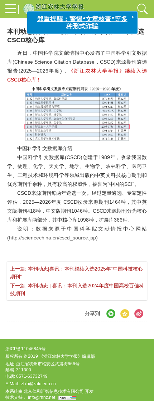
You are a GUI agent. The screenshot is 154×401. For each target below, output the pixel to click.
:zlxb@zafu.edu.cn (38, 383)
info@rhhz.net (41, 397)
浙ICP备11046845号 (25, 348)
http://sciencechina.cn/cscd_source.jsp (52, 238)
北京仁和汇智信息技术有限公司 (54, 391)
